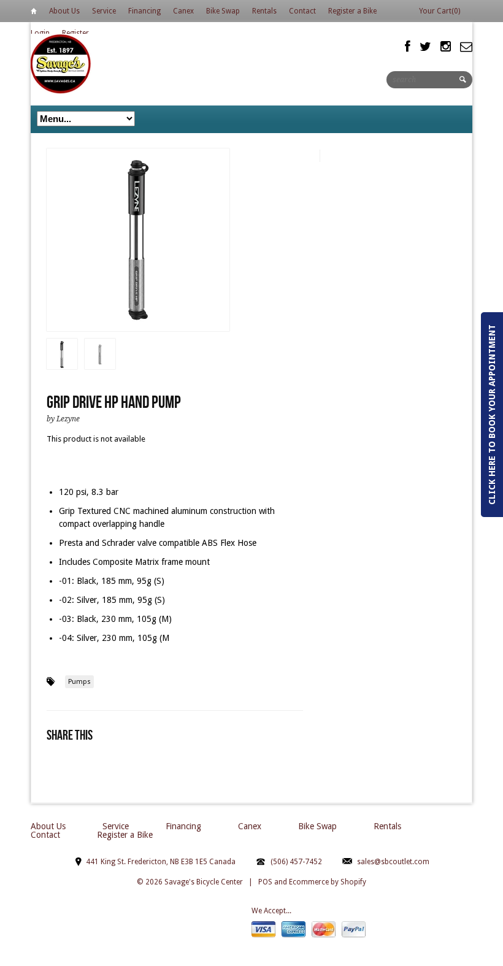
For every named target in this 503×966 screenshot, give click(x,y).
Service (104, 11)
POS (265, 882)
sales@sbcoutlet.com (393, 861)
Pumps (79, 682)
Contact (302, 11)
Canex (183, 11)
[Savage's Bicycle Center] (61, 63)
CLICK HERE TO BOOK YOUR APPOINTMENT (492, 414)
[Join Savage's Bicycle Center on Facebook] (407, 46)
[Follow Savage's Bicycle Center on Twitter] (425, 46)
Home (34, 13)
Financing (144, 11)
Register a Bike (352, 11)
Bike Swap (223, 11)
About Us (64, 11)
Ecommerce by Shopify (327, 882)
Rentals (264, 11)
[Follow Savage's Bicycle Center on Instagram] (445, 46)
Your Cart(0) (439, 11)
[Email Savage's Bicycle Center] (466, 46)
